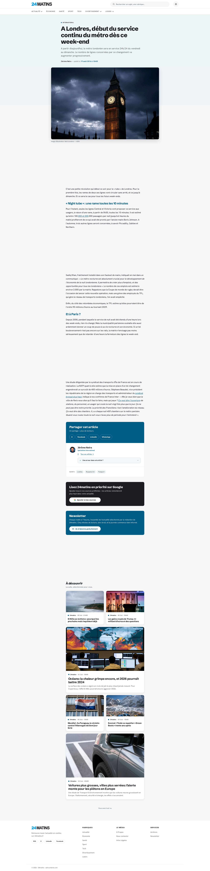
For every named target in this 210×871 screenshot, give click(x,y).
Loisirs (108, 11)
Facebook (81, 437)
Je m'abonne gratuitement (86, 529)
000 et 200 (83, 216)
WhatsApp (106, 437)
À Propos (119, 832)
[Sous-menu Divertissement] (100, 11)
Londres (79, 472)
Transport (101, 472)
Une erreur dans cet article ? (93, 460)
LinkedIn (93, 437)
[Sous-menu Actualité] (41, 11)
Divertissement (92, 11)
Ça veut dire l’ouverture (129, 400)
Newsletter (154, 836)
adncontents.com (51, 868)
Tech (79, 11)
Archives (153, 832)
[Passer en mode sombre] (176, 4)
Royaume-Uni (90, 472)
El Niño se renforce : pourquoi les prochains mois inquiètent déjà (83, 620)
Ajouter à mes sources (86, 500)
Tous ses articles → (87, 454)
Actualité (36, 11)
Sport (70, 11)
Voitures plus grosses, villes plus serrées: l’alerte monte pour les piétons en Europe (102, 787)
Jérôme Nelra (66, 61)
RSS (34, 841)
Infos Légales (121, 840)
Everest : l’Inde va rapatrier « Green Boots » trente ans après (125, 724)
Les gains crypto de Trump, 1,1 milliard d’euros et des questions (123, 620)
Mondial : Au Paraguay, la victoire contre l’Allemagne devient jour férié (83, 725)
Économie (50, 11)
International (68, 22)
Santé (61, 11)
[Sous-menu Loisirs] (113, 11)
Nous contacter (122, 836)
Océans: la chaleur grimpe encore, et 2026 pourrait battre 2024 (103, 680)
